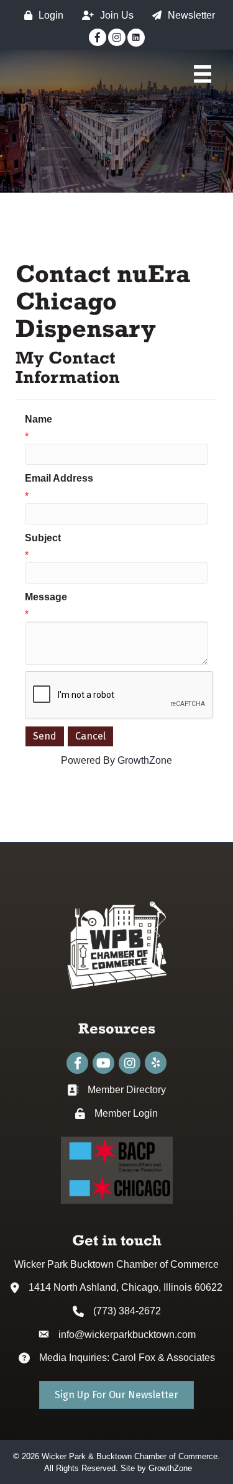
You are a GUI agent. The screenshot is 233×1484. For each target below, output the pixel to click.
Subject (43, 538)
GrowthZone (144, 760)
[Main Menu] (202, 74)
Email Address (59, 478)
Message (46, 597)
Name (38, 419)
